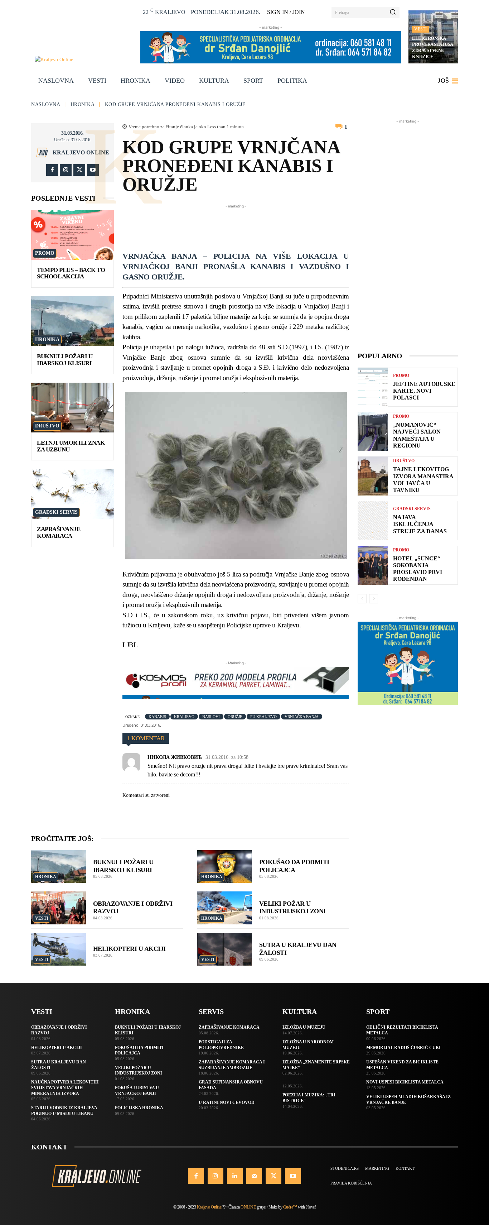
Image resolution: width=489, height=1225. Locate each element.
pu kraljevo (263, 716)
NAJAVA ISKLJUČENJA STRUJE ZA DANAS (420, 524)
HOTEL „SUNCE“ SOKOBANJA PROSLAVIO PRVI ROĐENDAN (417, 568)
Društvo (47, 426)
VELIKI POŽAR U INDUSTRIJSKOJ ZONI (292, 907)
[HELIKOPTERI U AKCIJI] (58, 949)
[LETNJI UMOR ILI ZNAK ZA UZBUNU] (72, 407)
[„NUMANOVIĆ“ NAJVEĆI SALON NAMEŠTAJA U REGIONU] (373, 431)
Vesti (420, 29)
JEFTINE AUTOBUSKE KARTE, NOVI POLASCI (424, 391)
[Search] (393, 12)
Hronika (83, 104)
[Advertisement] (252, 226)
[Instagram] (66, 170)
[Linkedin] (235, 1176)
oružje (235, 716)
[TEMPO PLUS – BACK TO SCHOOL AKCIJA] (72, 235)
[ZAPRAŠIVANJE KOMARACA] (72, 494)
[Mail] (254, 1176)
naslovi (211, 716)
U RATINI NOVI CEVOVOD (227, 1102)
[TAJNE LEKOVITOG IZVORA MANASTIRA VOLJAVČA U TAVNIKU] (373, 476)
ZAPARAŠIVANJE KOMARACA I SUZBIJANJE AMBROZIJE (232, 1064)
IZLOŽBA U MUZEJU (303, 1027)
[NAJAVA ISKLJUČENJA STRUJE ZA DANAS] (373, 520)
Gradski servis (56, 512)
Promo (44, 253)
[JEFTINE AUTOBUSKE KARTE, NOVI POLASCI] (373, 387)
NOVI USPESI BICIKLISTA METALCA (405, 1082)
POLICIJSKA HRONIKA (139, 1107)
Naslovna (45, 104)
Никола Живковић (174, 757)
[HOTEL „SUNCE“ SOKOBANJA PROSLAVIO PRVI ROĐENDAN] (373, 565)
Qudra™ (290, 1207)
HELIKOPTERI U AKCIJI (129, 948)
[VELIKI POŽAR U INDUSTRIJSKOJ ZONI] (224, 907)
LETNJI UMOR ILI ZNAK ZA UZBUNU (71, 446)
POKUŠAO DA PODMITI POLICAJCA (139, 1050)
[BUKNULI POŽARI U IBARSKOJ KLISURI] (72, 321)
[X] (79, 170)
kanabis (157, 716)
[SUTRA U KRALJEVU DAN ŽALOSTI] (224, 949)
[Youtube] (93, 170)
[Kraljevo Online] (83, 59)
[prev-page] (362, 598)
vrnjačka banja (302, 716)
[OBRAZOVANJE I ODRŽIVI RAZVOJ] (58, 907)
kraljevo (184, 716)
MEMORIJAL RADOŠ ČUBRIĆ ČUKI (403, 1047)
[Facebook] (52, 170)
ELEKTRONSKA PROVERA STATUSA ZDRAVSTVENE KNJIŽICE (432, 47)
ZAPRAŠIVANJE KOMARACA (58, 532)
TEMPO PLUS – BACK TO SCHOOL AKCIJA (71, 273)
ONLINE (248, 1207)
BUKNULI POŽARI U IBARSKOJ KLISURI (64, 360)
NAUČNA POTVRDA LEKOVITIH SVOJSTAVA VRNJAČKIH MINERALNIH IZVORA (64, 1088)
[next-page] (373, 598)
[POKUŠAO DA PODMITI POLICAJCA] (224, 866)
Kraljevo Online (81, 152)
